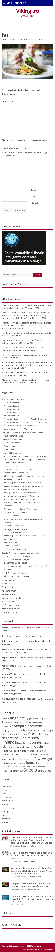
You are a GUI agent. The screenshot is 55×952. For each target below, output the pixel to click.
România (6, 818)
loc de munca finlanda (23, 750)
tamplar (41, 770)
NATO (26, 759)
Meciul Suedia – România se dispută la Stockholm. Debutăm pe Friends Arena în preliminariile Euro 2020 (31, 871)
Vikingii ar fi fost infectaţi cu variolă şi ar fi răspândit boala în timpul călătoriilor (25, 381)
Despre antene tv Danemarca (16, 473)
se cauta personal (22, 766)
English (5, 790)
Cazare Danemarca (12, 466)
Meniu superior (16, 3)
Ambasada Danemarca (13, 402)
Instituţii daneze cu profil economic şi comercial (23, 486)
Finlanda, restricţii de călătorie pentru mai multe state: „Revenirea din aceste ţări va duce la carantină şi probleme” (26, 325)
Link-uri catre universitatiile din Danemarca (21, 496)
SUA (21, 771)
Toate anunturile (9, 612)
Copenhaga (47, 730)
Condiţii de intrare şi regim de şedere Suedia (22, 432)
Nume (33, 190)
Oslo (4, 762)
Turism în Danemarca (13, 515)
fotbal (19, 742)
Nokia (31, 759)
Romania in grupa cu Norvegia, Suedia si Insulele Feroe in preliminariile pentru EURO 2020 (31, 899)
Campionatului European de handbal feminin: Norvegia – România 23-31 (30, 885)
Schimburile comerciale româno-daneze (20, 509)
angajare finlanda (23, 722)
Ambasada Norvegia (12, 412)
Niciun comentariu (28, 846)
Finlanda (9, 742)
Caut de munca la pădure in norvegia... (25, 636)
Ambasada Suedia (11, 416)
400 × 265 (34, 39)
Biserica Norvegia (11, 446)
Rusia (42, 763)
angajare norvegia (27, 725)
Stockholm (14, 770)
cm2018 (36, 730)
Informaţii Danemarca (12, 453)
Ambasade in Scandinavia (14, 399)
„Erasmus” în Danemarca (14, 525)
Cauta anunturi (8, 587)
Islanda (7, 746)
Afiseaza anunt (9, 580)
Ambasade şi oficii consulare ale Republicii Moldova (25, 419)
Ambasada (6, 719)
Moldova (19, 759)
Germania (27, 743)
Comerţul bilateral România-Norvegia (19, 556)
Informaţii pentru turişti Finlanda (17, 576)
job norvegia (27, 747)
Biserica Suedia (10, 449)
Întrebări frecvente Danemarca (16, 489)
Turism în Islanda (11, 546)
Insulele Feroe (8, 800)
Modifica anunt (8, 594)
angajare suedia (12, 730)
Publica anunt (8, 601)
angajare (17, 718)
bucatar (27, 730)
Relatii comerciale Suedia (14, 436)
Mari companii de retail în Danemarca (19, 499)
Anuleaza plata (8, 583)
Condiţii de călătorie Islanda (15, 532)
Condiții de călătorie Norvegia (16, 559)
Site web (34, 203)
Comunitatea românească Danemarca (19, 469)
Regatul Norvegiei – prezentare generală (20, 553)
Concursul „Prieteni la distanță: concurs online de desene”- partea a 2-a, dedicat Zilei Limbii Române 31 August (31, 840)
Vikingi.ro (27, 10)
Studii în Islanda (10, 542)
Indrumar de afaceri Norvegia (16, 563)
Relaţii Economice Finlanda (14, 573)
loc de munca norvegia (26, 754)
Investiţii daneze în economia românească (21, 492)
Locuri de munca (9, 808)
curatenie (23, 734)
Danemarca (38, 733)
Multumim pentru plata (12, 598)
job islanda (17, 747)
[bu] (27, 77)
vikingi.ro (49, 771)
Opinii (4, 815)
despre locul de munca (20, 737)
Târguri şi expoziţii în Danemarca (17, 512)
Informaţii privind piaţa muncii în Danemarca (22, 482)
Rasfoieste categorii (11, 605)
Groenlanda (36, 742)
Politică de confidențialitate (14, 549)
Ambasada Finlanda (12, 406)
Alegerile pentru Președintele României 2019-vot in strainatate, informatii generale (31, 855)
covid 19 (15, 734)
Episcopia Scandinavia (12, 439)
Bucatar (44, 39)
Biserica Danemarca (12, 443)
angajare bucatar (32, 719)
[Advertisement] (28, 25)
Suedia (30, 770)
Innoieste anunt (9, 590)
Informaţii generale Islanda (14, 529)
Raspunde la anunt (10, 608)
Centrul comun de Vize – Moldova (18, 429)
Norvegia (43, 758)
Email (33, 196)
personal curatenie (16, 762)
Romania (33, 762)
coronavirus (7, 734)
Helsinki (46, 743)
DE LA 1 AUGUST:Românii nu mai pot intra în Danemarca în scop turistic (22, 349)
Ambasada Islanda (11, 409)
